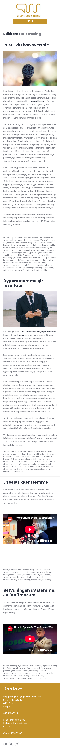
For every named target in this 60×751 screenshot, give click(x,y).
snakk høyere (34, 464)
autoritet (7, 451)
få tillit (36, 454)
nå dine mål (35, 668)
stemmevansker (9, 678)
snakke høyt (46, 464)
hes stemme (26, 456)
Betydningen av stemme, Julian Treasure (29, 593)
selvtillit (45, 572)
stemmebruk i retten (23, 262)
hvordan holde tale (33, 245)
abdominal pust (9, 238)
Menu (30, 21)
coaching (18, 451)
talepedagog (50, 265)
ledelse (17, 461)
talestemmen (8, 267)
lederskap (25, 461)
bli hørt (20, 238)
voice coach (8, 270)
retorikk (17, 257)
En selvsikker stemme (25, 482)
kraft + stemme (17, 572)
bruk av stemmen (31, 238)
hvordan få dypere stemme (14, 459)
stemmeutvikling (36, 676)
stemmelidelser (35, 673)
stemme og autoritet (11, 577)
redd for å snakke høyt (25, 255)
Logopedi (26, 250)
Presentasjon (46, 668)
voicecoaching (42, 270)
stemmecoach (20, 466)
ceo (12, 451)
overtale (26, 252)
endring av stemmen (42, 451)
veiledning (28, 267)
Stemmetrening (37, 265)
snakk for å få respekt (41, 257)
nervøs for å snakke (39, 250)
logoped (18, 250)
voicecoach (30, 270)
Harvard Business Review (41, 101)
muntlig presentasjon (21, 668)
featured (21, 240)
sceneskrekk (27, 257)
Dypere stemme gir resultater (23, 283)
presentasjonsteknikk (39, 252)
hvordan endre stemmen (43, 242)
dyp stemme (28, 451)
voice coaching (20, 270)
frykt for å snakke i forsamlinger (38, 240)
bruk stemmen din (46, 238)
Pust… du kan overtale (26, 45)
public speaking (36, 461)
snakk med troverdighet (44, 260)
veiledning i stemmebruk (43, 267)
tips (39, 678)
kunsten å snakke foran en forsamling (34, 247)
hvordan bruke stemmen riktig (19, 242)
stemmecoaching (39, 262)
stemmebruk (8, 262)
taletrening (19, 267)
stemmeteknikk (24, 265)
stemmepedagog (10, 265)
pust (13, 255)
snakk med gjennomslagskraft (22, 260)
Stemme (47, 574)
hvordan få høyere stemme (14, 245)
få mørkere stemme (25, 454)
